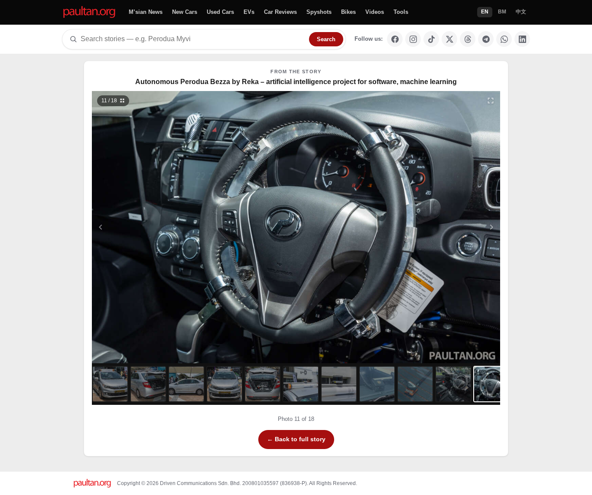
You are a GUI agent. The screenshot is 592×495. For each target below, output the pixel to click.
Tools (401, 12)
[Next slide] (449, 227)
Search (326, 39)
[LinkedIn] (522, 39)
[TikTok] (431, 39)
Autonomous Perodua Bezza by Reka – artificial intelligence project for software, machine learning (296, 81)
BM (502, 12)
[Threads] (467, 39)
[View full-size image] (490, 100)
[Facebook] (395, 39)
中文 (521, 12)
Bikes (348, 12)
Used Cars (220, 12)
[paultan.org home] (89, 12)
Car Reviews (280, 12)
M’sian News (146, 12)
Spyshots (319, 12)
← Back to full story (296, 439)
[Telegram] (486, 39)
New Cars (184, 12)
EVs (249, 12)
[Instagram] (413, 39)
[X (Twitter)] (449, 39)
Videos (374, 12)
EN (484, 12)
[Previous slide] (143, 227)
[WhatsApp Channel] (504, 39)
